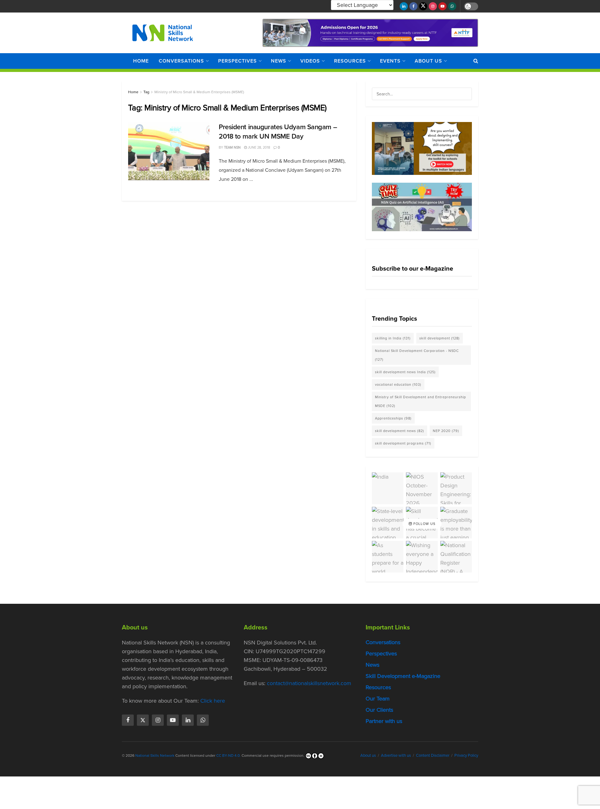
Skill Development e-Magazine (403, 676)
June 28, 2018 (258, 147)
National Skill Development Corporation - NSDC (417, 355)
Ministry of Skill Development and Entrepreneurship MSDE (420, 401)
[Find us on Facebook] (413, 6)
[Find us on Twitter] (423, 6)
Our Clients (379, 710)
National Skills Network (154, 755)
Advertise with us (396, 755)
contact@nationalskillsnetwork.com (309, 683)
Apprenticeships (393, 418)
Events (390, 60)
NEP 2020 (446, 430)
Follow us (423, 523)
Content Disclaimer (432, 755)
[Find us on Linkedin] (188, 720)
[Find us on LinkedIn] (404, 6)
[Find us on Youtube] (442, 6)
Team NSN (232, 147)
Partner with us (384, 721)
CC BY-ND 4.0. (228, 755)
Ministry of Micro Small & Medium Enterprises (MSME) (199, 92)
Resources (350, 60)
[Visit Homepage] (162, 33)
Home (141, 60)
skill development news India (405, 371)
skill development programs (403, 443)
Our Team (378, 699)
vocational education (398, 384)
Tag (146, 92)
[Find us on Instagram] (433, 6)
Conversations (181, 60)
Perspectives (237, 60)
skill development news (399, 430)
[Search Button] (475, 61)
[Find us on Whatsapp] (452, 6)
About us (428, 60)
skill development (439, 338)
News (278, 60)
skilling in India (393, 338)
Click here (212, 701)
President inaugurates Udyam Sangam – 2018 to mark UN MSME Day (278, 132)
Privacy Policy (466, 755)
